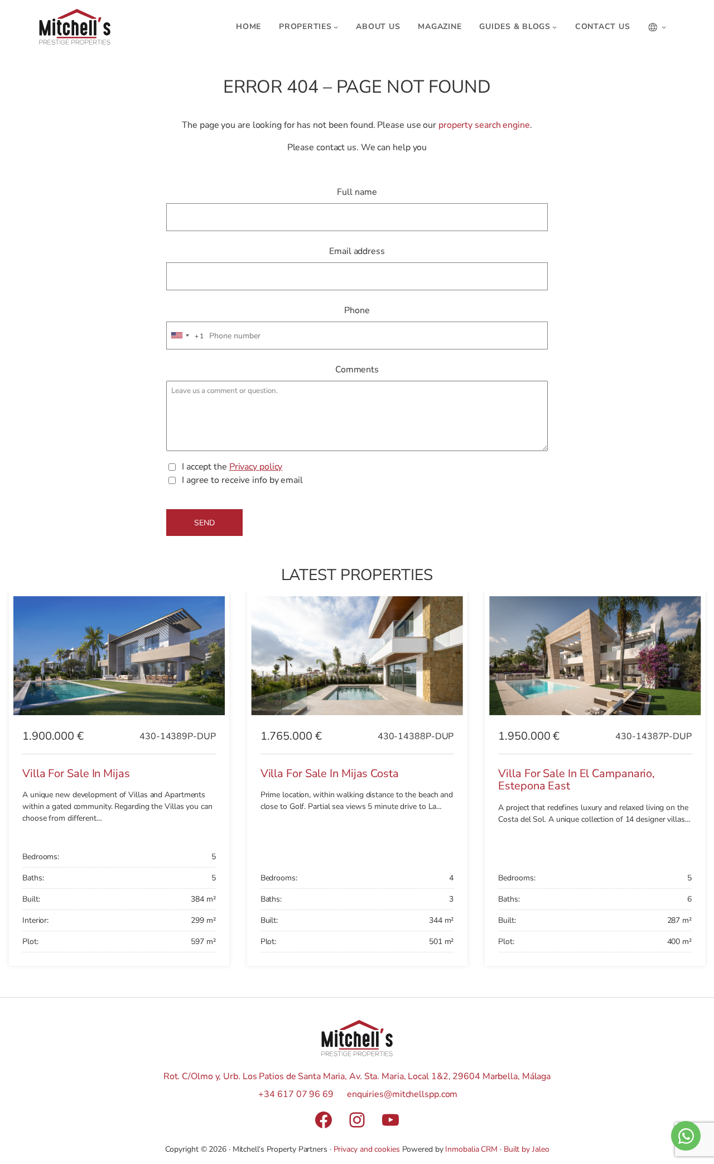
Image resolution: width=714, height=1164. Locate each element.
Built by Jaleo (526, 1149)
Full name (357, 192)
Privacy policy (256, 467)
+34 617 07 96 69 (295, 1094)
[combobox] (186, 336)
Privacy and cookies (367, 1149)
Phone (357, 310)
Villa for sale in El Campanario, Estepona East (576, 780)
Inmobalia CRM (471, 1149)
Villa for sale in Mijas (76, 773)
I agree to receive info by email (242, 480)
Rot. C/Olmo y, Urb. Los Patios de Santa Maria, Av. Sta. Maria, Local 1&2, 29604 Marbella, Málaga (357, 1076)
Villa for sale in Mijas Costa (329, 773)
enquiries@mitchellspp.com (402, 1094)
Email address (357, 251)
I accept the (232, 467)
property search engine (484, 125)
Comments (357, 369)
